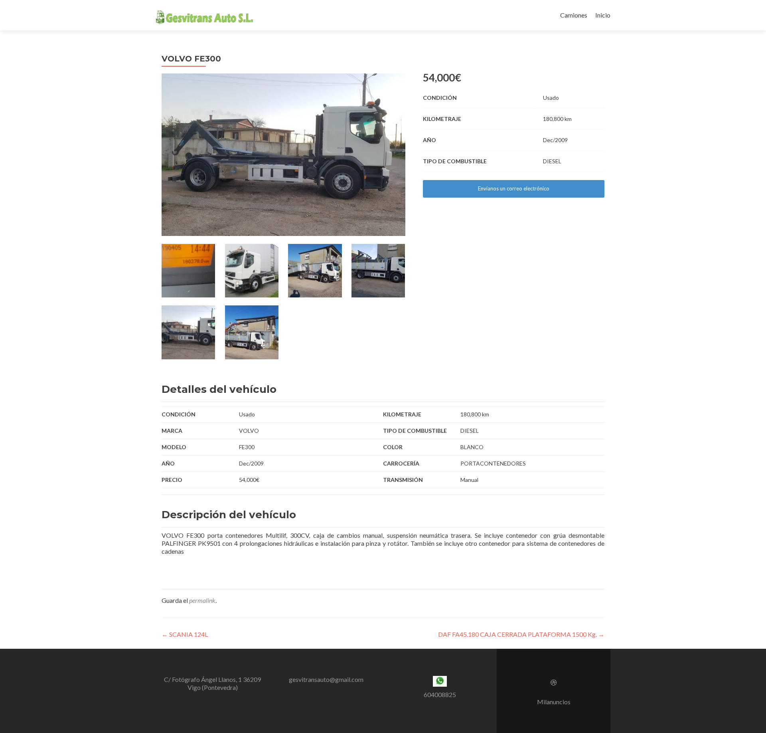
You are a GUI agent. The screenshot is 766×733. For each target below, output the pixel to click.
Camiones (573, 15)
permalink (202, 600)
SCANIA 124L (185, 634)
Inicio (602, 15)
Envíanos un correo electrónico (513, 188)
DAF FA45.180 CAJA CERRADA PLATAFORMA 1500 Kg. (521, 634)
